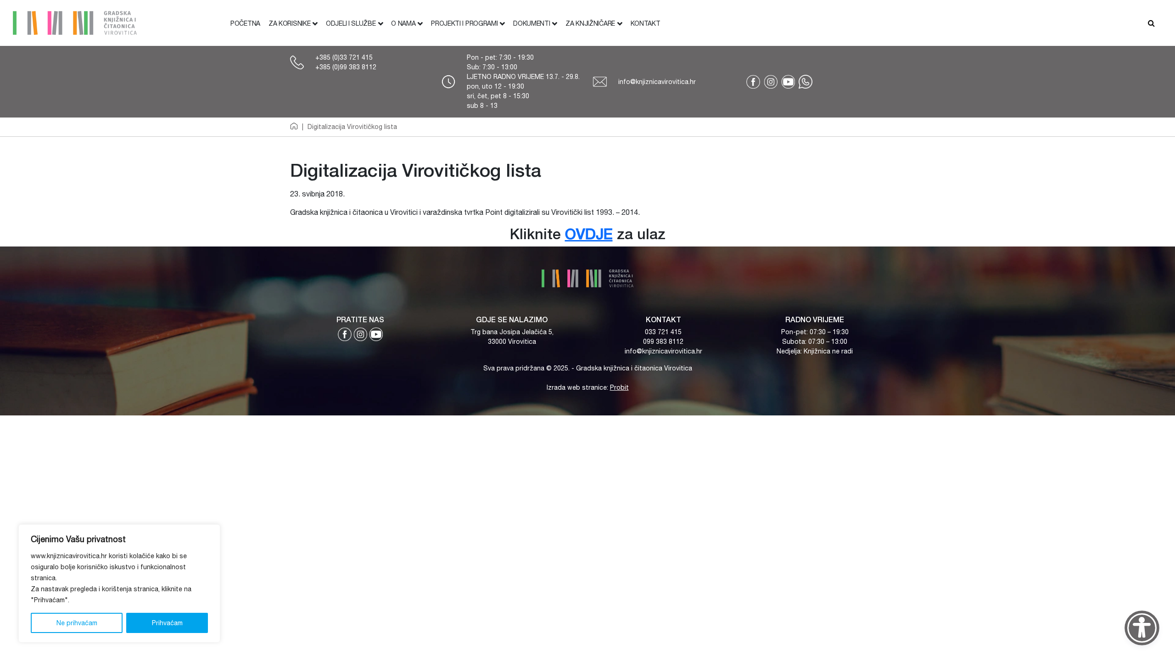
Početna (245, 23)
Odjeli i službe (351, 23)
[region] (119, 583)
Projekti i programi (464, 23)
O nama (403, 23)
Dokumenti (531, 23)
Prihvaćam (167, 623)
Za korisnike (289, 23)
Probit (619, 387)
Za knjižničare (590, 23)
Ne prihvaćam (76, 623)
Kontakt (645, 23)
